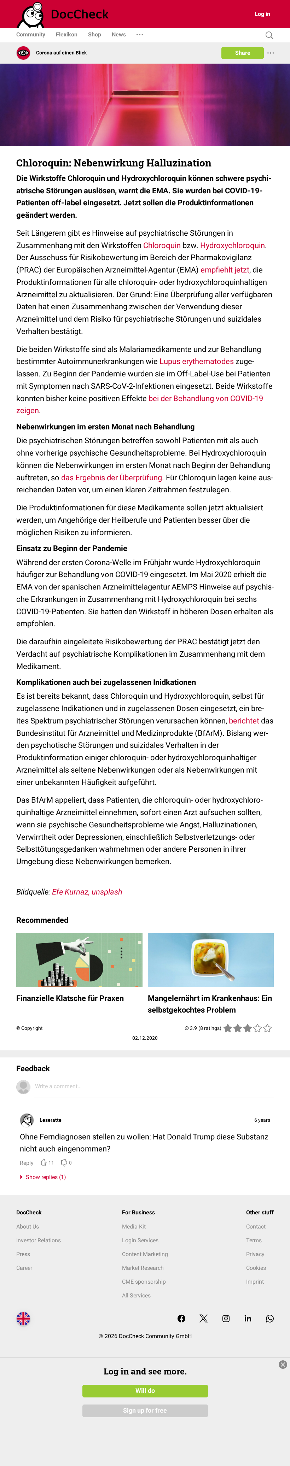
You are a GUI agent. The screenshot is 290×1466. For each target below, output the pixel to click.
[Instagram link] (226, 1319)
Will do (145, 1390)
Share (242, 52)
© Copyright (29, 1028)
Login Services (140, 1240)
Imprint (255, 1281)
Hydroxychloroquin (232, 245)
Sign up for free (145, 1410)
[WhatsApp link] (270, 1319)
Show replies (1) (44, 1177)
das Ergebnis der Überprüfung (111, 477)
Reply (27, 1163)
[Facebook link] (181, 1319)
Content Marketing (145, 1254)
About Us (27, 1226)
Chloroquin (162, 245)
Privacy (255, 1254)
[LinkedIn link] (248, 1319)
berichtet (245, 720)
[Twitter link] (203, 1319)
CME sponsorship (144, 1281)
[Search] (268, 35)
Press (23, 1254)
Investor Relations (38, 1240)
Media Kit (134, 1226)
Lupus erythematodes (197, 361)
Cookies (256, 1268)
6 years (262, 1120)
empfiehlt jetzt (225, 269)
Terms (254, 1240)
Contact (256, 1226)
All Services (136, 1295)
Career (24, 1268)
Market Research (143, 1268)
